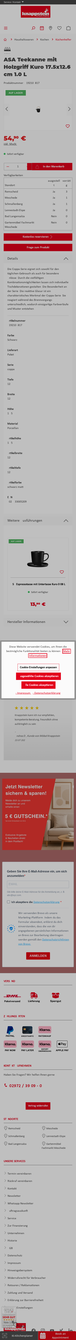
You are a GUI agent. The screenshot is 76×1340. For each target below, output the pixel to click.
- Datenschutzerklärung (47, 693)
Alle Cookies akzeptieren (38, 685)
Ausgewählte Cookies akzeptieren (38, 676)
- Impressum (23, 693)
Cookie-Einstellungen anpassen (38, 667)
